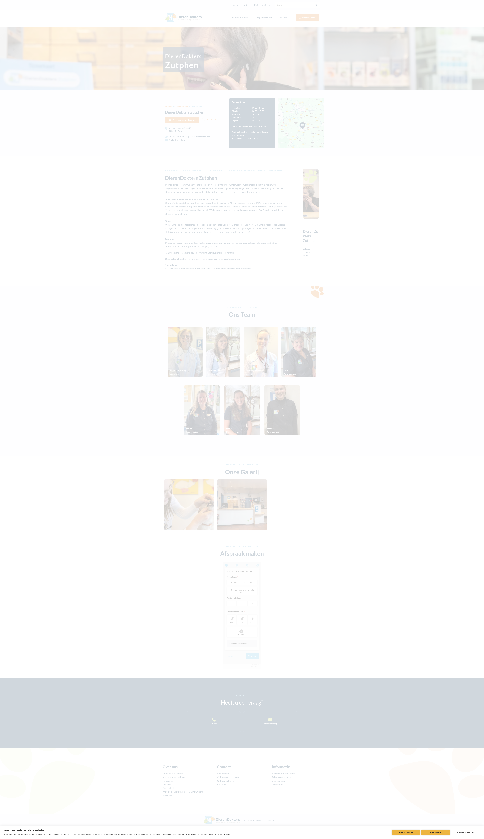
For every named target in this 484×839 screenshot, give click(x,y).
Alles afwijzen (436, 832)
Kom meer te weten (223, 834)
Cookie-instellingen (465, 832)
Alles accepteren (406, 832)
